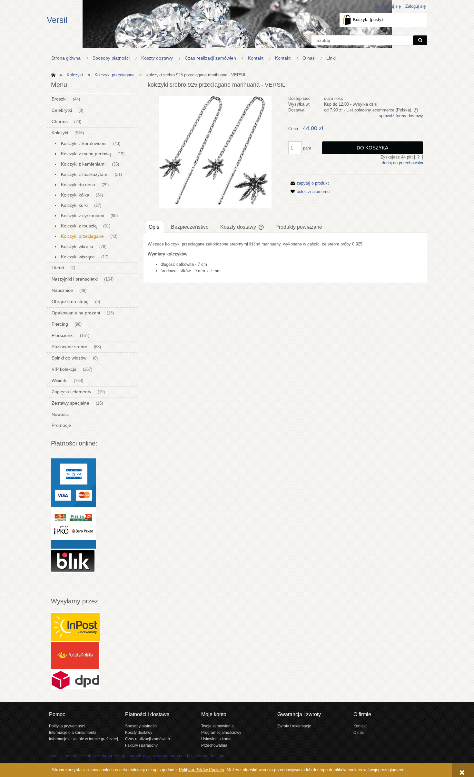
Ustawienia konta (216, 739)
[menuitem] (67, 58)
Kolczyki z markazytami (84, 174)
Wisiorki (59, 380)
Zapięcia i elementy (71, 391)
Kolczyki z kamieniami (83, 164)
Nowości (60, 414)
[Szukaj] (420, 40)
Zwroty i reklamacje (294, 726)
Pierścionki (63, 335)
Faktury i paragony (141, 745)
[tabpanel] (285, 257)
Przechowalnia (214, 745)
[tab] (154, 227)
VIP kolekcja (64, 369)
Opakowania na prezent (76, 312)
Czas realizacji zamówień (147, 739)
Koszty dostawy (138, 732)
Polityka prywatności (67, 726)
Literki (58, 267)
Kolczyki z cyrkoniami (82, 215)
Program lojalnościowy (221, 732)
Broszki (59, 98)
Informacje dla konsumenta (72, 732)
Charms (60, 121)
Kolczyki (60, 132)
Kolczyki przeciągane (82, 236)
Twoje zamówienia (217, 726)
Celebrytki (62, 110)
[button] (308, 183)
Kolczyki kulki (74, 205)
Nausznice (62, 290)
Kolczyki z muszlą (79, 225)
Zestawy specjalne (70, 403)
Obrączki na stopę (70, 301)
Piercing (60, 324)
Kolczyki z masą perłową (86, 153)
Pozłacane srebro (69, 346)
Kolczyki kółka (75, 194)
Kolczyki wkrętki (77, 246)
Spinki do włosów (69, 357)
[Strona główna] (52, 74)
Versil (57, 20)
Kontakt (360, 726)
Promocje (61, 425)
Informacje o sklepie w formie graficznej (83, 739)
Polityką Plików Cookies (201, 769)
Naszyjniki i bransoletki (75, 279)
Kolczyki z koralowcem (84, 143)
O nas (358, 732)
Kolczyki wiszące (78, 256)
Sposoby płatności (141, 726)
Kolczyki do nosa (78, 184)
